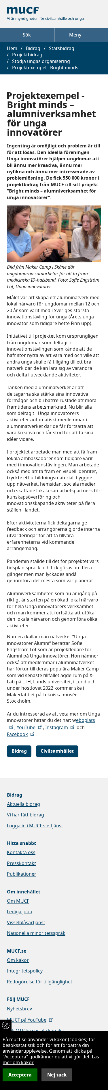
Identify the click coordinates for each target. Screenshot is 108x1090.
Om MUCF (18, 901)
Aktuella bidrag (23, 804)
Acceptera (20, 1075)
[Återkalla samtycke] (6, 1025)
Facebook (17, 734)
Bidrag (33, 48)
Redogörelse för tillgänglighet (39, 981)
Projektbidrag (27, 55)
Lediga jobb (19, 911)
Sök (27, 35)
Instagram (56, 727)
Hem (12, 48)
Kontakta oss (21, 852)
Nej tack (57, 1075)
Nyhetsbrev (19, 1009)
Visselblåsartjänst (26, 922)
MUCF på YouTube (26, 1020)
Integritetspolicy (25, 971)
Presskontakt (21, 863)
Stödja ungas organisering (41, 61)
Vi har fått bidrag (25, 815)
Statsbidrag (61, 48)
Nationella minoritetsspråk (36, 933)
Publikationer (21, 874)
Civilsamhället (57, 751)
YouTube (26, 727)
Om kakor (18, 960)
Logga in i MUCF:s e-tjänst (35, 825)
